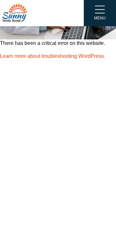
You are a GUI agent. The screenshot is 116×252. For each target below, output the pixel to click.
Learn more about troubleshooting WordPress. (52, 56)
